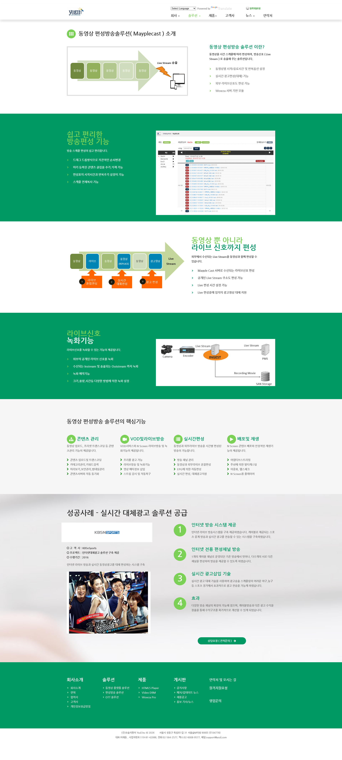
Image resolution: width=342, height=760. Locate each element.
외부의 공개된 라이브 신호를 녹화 (93, 359)
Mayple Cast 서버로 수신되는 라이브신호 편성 (226, 270)
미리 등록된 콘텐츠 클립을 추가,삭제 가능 (98, 167)
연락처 (268, 15)
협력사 (74, 697)
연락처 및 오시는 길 (222, 680)
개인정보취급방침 (80, 706)
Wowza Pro (149, 697)
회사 (175, 15)
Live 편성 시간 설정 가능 (212, 285)
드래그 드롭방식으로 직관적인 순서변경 (97, 160)
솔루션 (193, 15)
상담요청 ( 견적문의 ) (221, 640)
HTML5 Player (150, 687)
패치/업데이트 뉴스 (187, 692)
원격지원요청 (218, 688)
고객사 (230, 15)
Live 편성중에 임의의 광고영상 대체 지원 (222, 292)
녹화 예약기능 (81, 373)
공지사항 (182, 687)
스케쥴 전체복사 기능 (86, 182)
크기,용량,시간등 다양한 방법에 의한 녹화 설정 (101, 381)
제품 (212, 15)
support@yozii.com (216, 737)
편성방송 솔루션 (114, 692)
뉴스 (250, 15)
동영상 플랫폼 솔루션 (117, 687)
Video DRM (149, 692)
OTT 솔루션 (112, 697)
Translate (225, 8)
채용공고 (182, 697)
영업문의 (215, 701)
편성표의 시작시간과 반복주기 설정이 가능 (98, 174)
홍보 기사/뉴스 (185, 701)
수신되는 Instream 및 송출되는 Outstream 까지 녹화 (105, 366)
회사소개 (76, 687)
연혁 (73, 692)
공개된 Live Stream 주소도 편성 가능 (220, 278)
